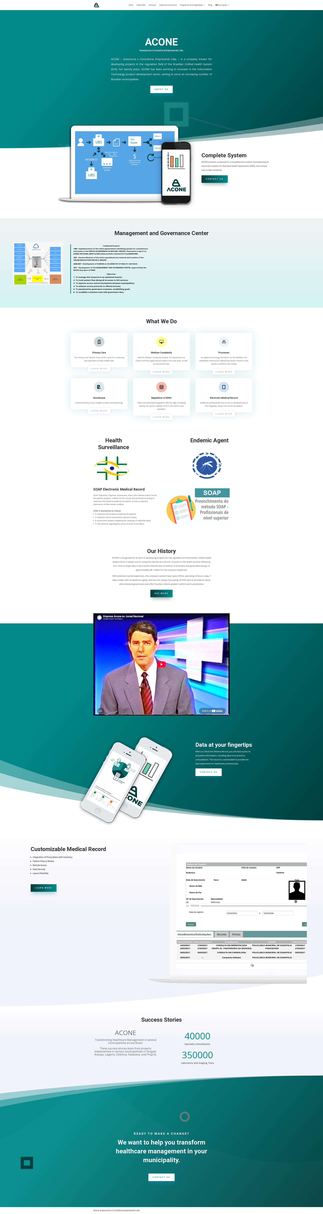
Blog (210, 5)
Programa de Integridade (191, 5)
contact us (214, 179)
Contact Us (208, 772)
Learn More (99, 369)
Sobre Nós (141, 5)
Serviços (152, 5)
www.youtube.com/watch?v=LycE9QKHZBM (119, 254)
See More (161, 593)
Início (131, 5)
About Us (161, 89)
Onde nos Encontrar (168, 5)
